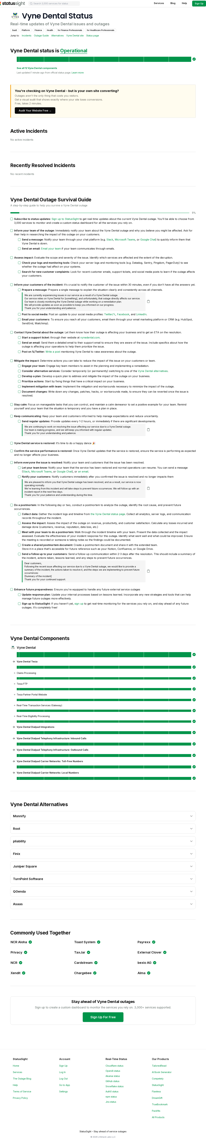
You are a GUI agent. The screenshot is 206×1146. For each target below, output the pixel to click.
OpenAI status (113, 1070)
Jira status (111, 1101)
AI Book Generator (162, 1072)
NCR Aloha (19, 942)
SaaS (14, 30)
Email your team (51, 248)
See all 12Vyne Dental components (37, 68)
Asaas (18, 904)
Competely (158, 1078)
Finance (38, 30)
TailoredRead (159, 1065)
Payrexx (144, 942)
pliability (19, 841)
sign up (79, 603)
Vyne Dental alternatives (153, 371)
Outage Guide (41, 35)
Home (16, 1065)
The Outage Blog (22, 1078)
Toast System (84, 942)
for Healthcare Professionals (100, 30)
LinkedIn (141, 314)
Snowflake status (115, 1086)
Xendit (15, 973)
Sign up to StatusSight (65, 219)
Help (184, 3)
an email (83, 471)
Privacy (16, 952)
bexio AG (144, 963)
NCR (14, 963)
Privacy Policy (20, 1098)
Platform (26, 30)
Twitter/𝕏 (109, 314)
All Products (158, 1117)
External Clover (150, 952)
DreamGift (157, 1098)
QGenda (19, 891)
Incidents (26, 35)
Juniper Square (25, 866)
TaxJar (79, 952)
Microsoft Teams (125, 239)
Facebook (123, 314)
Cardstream (83, 963)
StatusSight (158, 1085)
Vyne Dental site (75, 35)
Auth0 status (112, 1091)
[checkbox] (11, 219)
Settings (63, 1091)
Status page (92, 35)
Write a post (53, 351)
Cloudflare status (114, 1065)
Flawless (156, 1091)
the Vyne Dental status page (108, 514)
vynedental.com (90, 337)
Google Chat (147, 239)
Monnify (19, 816)
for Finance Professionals (70, 30)
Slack (109, 239)
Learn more (78, 72)
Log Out (63, 1078)
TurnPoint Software (28, 879)
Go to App (64, 1085)
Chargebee (83, 973)
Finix (16, 854)
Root (16, 829)
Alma (141, 973)
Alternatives (57, 35)
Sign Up (199, 3)
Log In (62, 1072)
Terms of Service (22, 1091)
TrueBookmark (160, 1104)
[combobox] (54, 3)
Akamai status (113, 1076)
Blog (172, 3)
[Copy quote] (148, 301)
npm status (111, 1096)
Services (159, 3)
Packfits (156, 1110)
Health (50, 30)
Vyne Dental (26, 648)
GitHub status (112, 1081)
